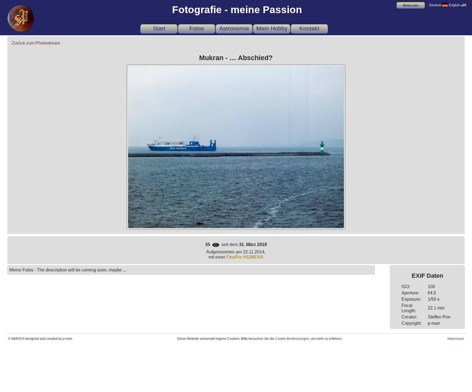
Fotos (196, 28)
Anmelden (410, 5)
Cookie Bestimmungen (292, 339)
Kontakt (309, 28)
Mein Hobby (272, 28)
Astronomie (234, 28)
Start (159, 28)
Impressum (455, 339)
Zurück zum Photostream (36, 42)
